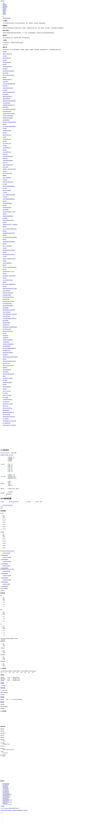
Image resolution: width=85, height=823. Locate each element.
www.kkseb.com (6, 784)
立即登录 (2, 590)
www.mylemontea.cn (7, 796)
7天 (3, 515)
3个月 (4, 517)
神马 (7, 505)
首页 (4, 3)
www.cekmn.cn (6, 790)
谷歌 (11, 505)
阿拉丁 (13, 550)
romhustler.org (5, 787)
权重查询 (4, 5)
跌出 (8, 550)
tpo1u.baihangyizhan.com (7, 799)
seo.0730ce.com (6, 792)
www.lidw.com (5, 785)
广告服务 (14, 810)
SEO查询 (4, 4)
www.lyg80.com (6, 791)
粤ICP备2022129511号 (14, 808)
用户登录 (4, 18)
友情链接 (18, 810)
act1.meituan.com (6, 783)
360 (5, 505)
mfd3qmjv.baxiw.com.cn (7, 801)
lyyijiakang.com (6, 800)
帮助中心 (22, 810)
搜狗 (9, 505)
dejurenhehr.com (6, 798)
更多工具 (4, 10)
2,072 (14, 475)
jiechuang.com (5, 786)
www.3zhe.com (6, 789)
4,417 (14, 474)
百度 (4, 505)
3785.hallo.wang (6, 795)
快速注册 (8, 18)
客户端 (4, 12)
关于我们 (2, 810)
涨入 (10, 550)
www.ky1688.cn (6, 788)
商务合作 (6, 810)
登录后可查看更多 (4, 588)
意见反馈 (25, 810)
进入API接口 (5, 44)
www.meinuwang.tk (6, 793)
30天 (4, 516)
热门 (6, 550)
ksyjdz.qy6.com (6, 797)
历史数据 (2, 454)
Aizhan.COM (7, 808)
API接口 (4, 9)
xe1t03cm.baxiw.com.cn (7, 804)
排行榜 (4, 11)
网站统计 (4, 14)
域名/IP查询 (5, 6)
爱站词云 (4, 7)
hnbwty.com (5, 803)
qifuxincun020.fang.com (7, 794)
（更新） (17, 488)
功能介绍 (10, 810)
